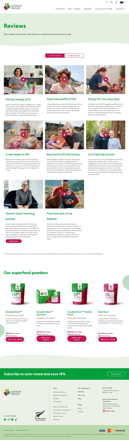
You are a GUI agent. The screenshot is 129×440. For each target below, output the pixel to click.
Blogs (80, 405)
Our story (81, 395)
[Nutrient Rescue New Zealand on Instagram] (8, 419)
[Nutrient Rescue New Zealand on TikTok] (16, 419)
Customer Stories (55, 56)
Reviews (77, 9)
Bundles (56, 398)
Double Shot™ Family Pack (79, 313)
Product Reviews (74, 56)
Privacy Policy (9, 430)
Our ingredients (84, 388)
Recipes (80, 412)
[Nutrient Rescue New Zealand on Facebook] (5, 419)
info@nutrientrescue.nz (111, 390)
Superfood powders (60, 395)
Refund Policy (58, 416)
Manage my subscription (62, 410)
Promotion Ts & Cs (59, 413)
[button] (18, 315)
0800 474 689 (107, 392)
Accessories (57, 401)
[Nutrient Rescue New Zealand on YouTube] (12, 419)
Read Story (14, 241)
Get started (60, 9)
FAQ (79, 399)
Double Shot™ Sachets (45, 313)
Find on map (109, 411)
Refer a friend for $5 (60, 407)
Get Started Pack (59, 392)
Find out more (116, 374)
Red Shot (103, 312)
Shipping (56, 419)
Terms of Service (21, 430)
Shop (69, 9)
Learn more (119, 9)
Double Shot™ (14, 312)
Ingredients (88, 9)
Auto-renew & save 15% (103, 9)
